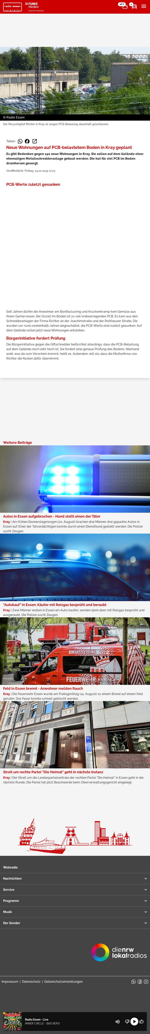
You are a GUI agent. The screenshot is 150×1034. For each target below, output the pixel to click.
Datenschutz (31, 981)
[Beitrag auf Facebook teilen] (27, 141)
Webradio (10, 867)
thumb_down (127, 1021)
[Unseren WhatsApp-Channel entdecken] (133, 981)
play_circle (134, 1021)
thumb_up (141, 1021)
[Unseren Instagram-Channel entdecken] (146, 981)
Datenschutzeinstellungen (63, 981)
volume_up (117, 1021)
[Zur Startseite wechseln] (12, 7)
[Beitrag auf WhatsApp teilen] (20, 141)
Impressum (10, 981)
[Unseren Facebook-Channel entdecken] (140, 981)
